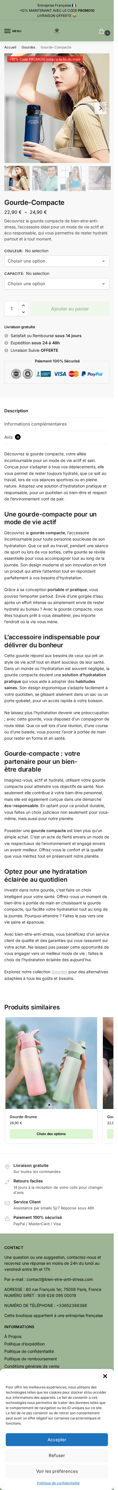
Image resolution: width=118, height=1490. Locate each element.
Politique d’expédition (24, 1343)
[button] (105, 1376)
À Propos (12, 1336)
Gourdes (28, 47)
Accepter (57, 1439)
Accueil (10, 47)
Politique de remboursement (30, 1358)
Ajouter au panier (70, 309)
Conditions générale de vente (31, 1366)
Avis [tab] (11, 437)
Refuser (57, 1455)
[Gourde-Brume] (51, 1063)
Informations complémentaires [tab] (35, 424)
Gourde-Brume (23, 1116)
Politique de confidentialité (58, 1483)
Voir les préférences (57, 1471)
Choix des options (51, 1134)
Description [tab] (16, 410)
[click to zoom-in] (59, 108)
